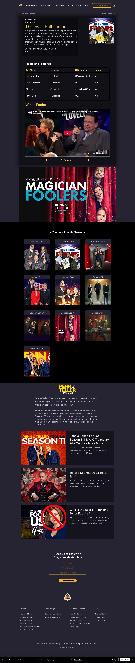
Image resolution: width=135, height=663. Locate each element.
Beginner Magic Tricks (53, 614)
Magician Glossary (26, 617)
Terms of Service (101, 614)
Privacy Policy (100, 617)
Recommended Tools (78, 617)
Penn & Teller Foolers (27, 630)
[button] (33, 5)
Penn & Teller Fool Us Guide (30, 627)
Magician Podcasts (27, 623)
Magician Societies (27, 620)
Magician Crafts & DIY (53, 617)
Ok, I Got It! (125, 660)
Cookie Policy (100, 620)
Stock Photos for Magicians (80, 623)
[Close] (132, 659)
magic (63, 398)
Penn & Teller (66, 404)
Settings (114, 660)
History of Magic (26, 614)
